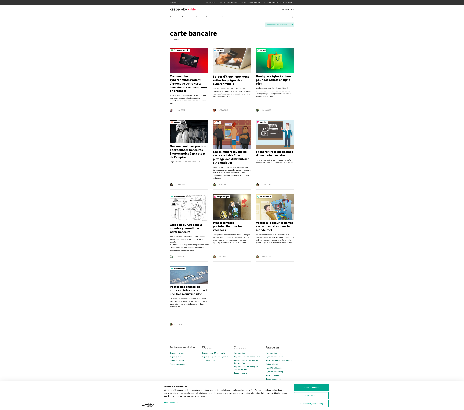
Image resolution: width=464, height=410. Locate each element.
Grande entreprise (273, 347)
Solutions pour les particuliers (182, 347)
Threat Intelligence (273, 375)
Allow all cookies (311, 388)
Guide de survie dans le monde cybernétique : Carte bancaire (186, 228)
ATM (218, 122)
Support (215, 17)
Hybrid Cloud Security (274, 368)
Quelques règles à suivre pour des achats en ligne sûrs (273, 80)
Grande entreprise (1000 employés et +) (279, 2)
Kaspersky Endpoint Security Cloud (215, 357)
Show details (169, 403)
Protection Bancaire (181, 50)
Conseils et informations (230, 17)
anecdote (263, 122)
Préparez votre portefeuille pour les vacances (227, 226)
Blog (245, 17)
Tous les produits (208, 360)
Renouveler (186, 17)
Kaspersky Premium (177, 360)
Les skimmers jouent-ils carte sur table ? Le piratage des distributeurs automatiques (231, 157)
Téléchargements (201, 17)
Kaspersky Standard (177, 353)
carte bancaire (179, 197)
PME (235, 347)
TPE (203, 347)
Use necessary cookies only (311, 403)
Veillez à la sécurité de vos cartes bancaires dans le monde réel (274, 226)
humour (176, 122)
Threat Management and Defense (279, 360)
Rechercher (292, 25)
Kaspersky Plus (175, 357)
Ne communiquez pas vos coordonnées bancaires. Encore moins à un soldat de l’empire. (188, 152)
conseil (263, 50)
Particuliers (212, 2)
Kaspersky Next (239, 353)
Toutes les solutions (177, 364)
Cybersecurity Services (274, 357)
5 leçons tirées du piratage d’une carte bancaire (274, 153)
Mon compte (287, 9)
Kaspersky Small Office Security (213, 353)
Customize (310, 396)
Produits (173, 17)
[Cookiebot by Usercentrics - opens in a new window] (148, 405)
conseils (220, 50)
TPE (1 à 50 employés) (230, 2)
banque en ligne (223, 197)
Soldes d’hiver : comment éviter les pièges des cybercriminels (231, 80)
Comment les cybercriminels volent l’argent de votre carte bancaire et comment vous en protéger (188, 84)
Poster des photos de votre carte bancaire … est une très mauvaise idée (188, 290)
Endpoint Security (272, 364)
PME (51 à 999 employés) (252, 2)
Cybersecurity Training (274, 372)
